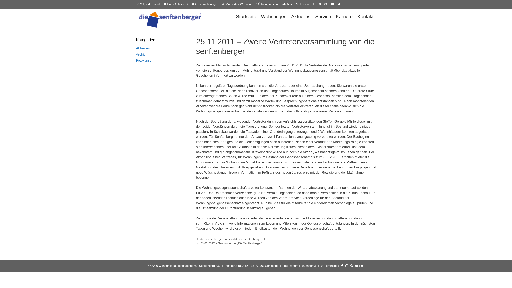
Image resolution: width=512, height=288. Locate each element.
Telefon (304, 4)
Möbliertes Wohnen (238, 4)
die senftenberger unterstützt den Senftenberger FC (233, 239)
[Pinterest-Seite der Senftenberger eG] (325, 4)
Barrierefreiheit (329, 265)
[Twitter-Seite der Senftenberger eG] (339, 4)
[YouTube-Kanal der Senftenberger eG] (332, 4)
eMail (288, 4)
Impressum (290, 265)
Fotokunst (143, 60)
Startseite (246, 16)
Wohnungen (273, 16)
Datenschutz (309, 265)
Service (323, 16)
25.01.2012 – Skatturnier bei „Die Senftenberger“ (231, 243)
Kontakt (365, 16)
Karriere (344, 16)
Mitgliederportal (149, 4)
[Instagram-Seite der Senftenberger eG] (319, 4)
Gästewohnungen (206, 4)
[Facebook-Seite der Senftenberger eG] (313, 4)
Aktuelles (300, 16)
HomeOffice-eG (177, 4)
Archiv (141, 54)
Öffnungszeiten (267, 4)
